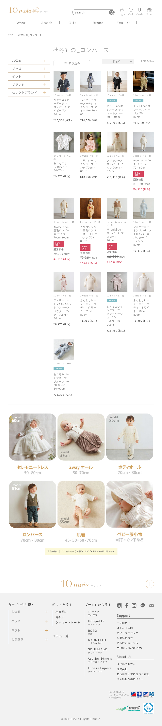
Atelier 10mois (100, 659)
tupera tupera (100, 669)
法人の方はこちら (127, 643)
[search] (111, 12)
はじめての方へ (126, 664)
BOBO (92, 631)
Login (122, 13)
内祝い (60, 617)
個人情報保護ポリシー (130, 679)
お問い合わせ (125, 638)
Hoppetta (96, 622)
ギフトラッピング (127, 633)
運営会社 (122, 669)
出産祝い (61, 612)
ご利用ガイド (125, 623)
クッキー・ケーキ (67, 622)
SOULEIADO (98, 650)
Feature (124, 22)
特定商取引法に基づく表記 (133, 674)
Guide (139, 13)
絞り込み (74, 63)
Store (149, 13)
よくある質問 (125, 628)
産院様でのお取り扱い (130, 648)
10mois (94, 613)
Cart (130, 13)
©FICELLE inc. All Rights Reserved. (81, 718)
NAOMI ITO (97, 641)
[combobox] (93, 12)
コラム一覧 (60, 636)
